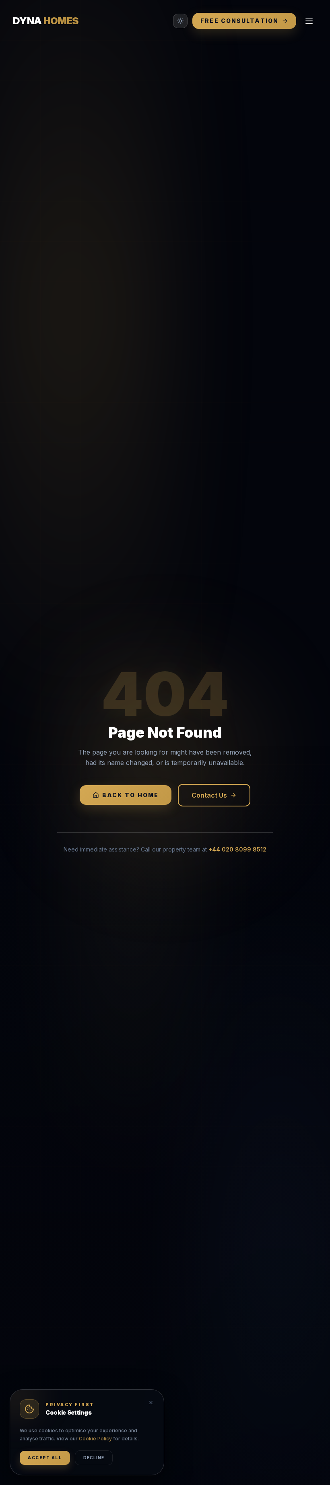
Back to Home (130, 795)
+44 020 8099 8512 (237, 849)
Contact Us (209, 795)
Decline (93, 1457)
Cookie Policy (95, 1439)
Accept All (45, 1457)
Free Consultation (239, 20)
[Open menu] (309, 21)
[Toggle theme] (180, 21)
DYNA (45, 21)
